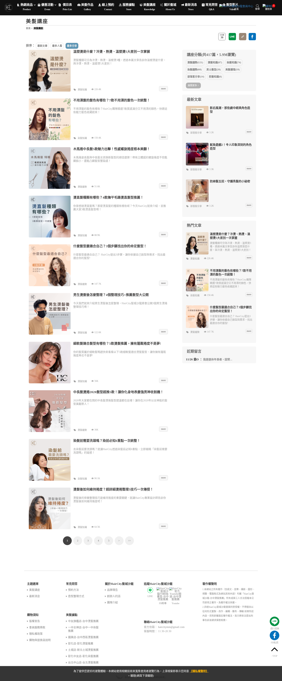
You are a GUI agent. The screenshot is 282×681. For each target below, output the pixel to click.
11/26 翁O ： (209, 359)
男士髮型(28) (213, 69)
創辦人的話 (113, 596)
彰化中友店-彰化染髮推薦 (83, 656)
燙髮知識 (82, 89)
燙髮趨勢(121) (195, 62)
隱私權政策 (36, 633)
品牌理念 (112, 589)
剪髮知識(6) (215, 76)
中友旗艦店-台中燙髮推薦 (83, 621)
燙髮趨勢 (82, 187)
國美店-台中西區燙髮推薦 (83, 637)
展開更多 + (193, 85)
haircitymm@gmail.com (171, 627)
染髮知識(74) (234, 62)
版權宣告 (34, 621)
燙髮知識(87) (215, 62)
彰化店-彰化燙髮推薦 (80, 643)
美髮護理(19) (232, 69)
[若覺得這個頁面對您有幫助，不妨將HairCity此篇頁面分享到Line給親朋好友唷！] (232, 36)
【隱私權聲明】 (199, 671)
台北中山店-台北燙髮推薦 (83, 662)
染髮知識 (82, 138)
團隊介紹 (112, 602)
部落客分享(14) (195, 76)
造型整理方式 (76, 596)
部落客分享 (196, 132)
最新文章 (42, 45)
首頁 (28, 28)
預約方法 (73, 589)
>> (129, 540)
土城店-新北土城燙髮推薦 (83, 649)
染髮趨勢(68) (194, 69)
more (249, 131)
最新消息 (34, 596)
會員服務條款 (37, 627)
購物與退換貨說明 (40, 640)
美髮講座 (38, 28)
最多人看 (57, 45)
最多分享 (72, 45)
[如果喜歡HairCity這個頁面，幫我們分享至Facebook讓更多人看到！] (252, 36)
